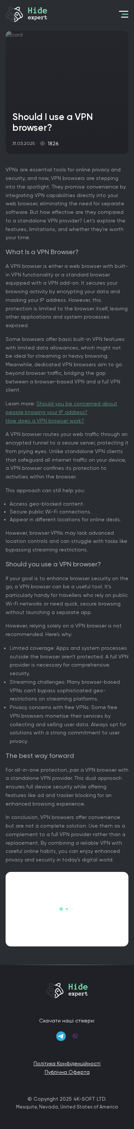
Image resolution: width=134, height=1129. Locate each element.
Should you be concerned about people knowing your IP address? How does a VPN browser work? (61, 412)
